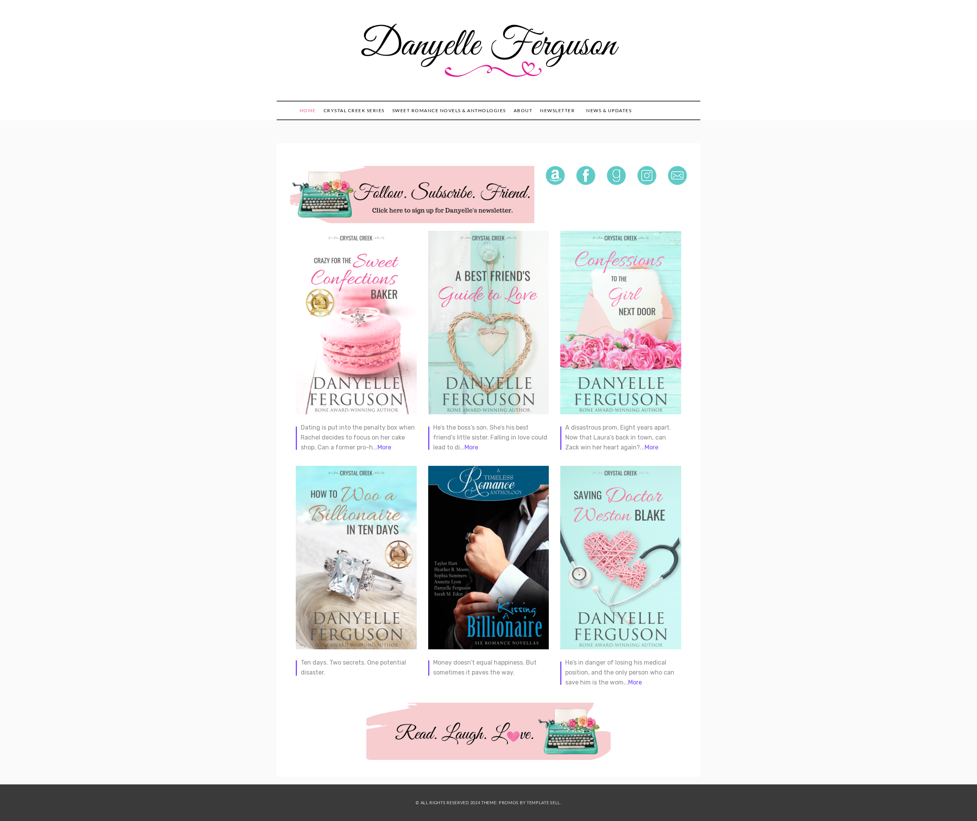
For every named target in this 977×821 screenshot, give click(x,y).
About (523, 110)
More (384, 447)
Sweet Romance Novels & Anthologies (449, 110)
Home (308, 110)
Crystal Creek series (354, 110)
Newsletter (557, 110)
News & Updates (609, 110)
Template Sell (543, 802)
